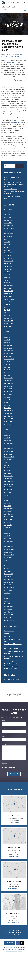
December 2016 (8, 514)
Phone (3, 728)
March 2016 (7, 539)
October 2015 (8, 552)
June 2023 (7, 307)
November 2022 (8, 324)
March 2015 (7, 571)
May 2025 (7, 245)
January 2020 (8, 413)
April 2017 (7, 503)
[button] (25, 10)
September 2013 (9, 620)
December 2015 (8, 547)
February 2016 (8, 541)
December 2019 (8, 416)
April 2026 (7, 215)
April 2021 (7, 373)
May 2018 (7, 468)
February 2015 (8, 574)
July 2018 (7, 462)
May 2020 (7, 402)
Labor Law (7, 636)
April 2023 (7, 313)
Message (4, 744)
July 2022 (7, 332)
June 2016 (7, 530)
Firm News (7, 634)
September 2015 (9, 555)
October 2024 (8, 264)
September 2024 (9, 266)
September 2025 (9, 234)
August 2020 (8, 394)
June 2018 (7, 465)
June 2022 (7, 335)
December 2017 (8, 481)
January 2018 (8, 479)
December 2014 (8, 579)
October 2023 (8, 296)
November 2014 (8, 582)
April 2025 (7, 247)
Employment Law (9, 631)
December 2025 (8, 226)
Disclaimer (4, 763)
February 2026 (8, 220)
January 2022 (8, 348)
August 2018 (8, 460)
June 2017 (7, 498)
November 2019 (8, 419)
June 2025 (7, 242)
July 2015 (7, 560)
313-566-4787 (7, 9)
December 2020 (8, 383)
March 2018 (7, 473)
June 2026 (7, 212)
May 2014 (7, 598)
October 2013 (8, 617)
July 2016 (7, 528)
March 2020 (7, 408)
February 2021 (8, 378)
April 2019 (7, 438)
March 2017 (7, 506)
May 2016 (7, 533)
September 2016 (9, 522)
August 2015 (8, 558)
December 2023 (8, 291)
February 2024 (8, 285)
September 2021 (9, 359)
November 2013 (8, 615)
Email (3, 736)
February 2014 (8, 607)
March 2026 (7, 217)
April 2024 (7, 280)
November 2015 (8, 550)
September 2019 (9, 424)
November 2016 (8, 517)
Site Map (10, 949)
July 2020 (7, 397)
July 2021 (7, 364)
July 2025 (7, 239)
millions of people (11, 62)
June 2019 (7, 432)
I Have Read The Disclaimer (10, 767)
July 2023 (7, 305)
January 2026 (8, 223)
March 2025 (7, 250)
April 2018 (7, 471)
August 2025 (8, 237)
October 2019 (8, 422)
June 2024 (7, 275)
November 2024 (8, 261)
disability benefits (17, 122)
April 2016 (7, 536)
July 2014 (7, 593)
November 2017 (8, 484)
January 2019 (8, 446)
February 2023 (8, 318)
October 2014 (8, 585)
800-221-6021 (17, 933)
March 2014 (7, 604)
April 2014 (7, 601)
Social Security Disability (12, 57)
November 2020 (8, 386)
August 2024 (8, 269)
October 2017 (8, 487)
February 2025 (8, 253)
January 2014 (8, 609)
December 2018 (8, 449)
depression (4, 95)
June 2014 (7, 596)
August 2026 (8, 209)
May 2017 (7, 500)
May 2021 (7, 370)
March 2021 (7, 375)
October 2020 (8, 389)
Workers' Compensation (11, 666)
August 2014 (8, 590)
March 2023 (7, 315)
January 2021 (8, 381)
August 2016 (8, 525)
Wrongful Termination (10, 669)
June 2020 (7, 400)
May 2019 (7, 435)
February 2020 (8, 411)
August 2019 (8, 427)
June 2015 (7, 563)
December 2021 (8, 351)
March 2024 (7, 283)
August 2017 (8, 492)
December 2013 (8, 612)
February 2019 (8, 443)
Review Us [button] (9, 943)
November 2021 (8, 354)
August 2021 (8, 362)
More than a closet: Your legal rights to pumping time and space (14, 183)
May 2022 (7, 337)
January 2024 (8, 288)
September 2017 (9, 490)
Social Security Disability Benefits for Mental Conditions (13, 662)
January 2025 (8, 256)
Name (3, 720)
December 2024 (8, 258)
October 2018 (8, 454)
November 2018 (8, 452)
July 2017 (7, 495)
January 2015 (8, 577)
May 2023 (7, 310)
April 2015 (7, 569)
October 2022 (8, 326)
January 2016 (8, 544)
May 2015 (7, 566)
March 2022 (7, 343)
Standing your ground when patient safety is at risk (12, 188)
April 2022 (7, 340)
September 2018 (9, 457)
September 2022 (9, 329)
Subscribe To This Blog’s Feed (12, 679)
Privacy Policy (16, 949)
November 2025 (8, 228)
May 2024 (7, 277)
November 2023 (8, 294)
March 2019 (7, 441)
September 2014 (9, 588)
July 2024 (7, 272)
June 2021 (7, 367)
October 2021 (8, 356)
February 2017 (8, 509)
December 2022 (8, 321)
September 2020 (9, 392)
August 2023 (8, 302)
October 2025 (8, 231)
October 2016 (8, 520)
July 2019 (7, 430)
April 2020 (7, 405)
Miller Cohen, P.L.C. (14, 55)
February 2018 (8, 476)
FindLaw (20, 951)
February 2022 (8, 345)
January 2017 (8, 511)
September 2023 (9, 299)
